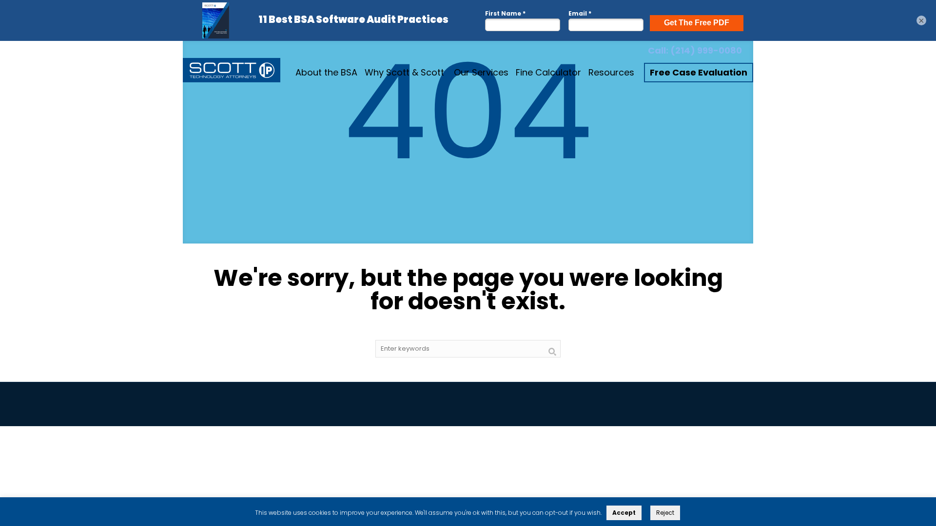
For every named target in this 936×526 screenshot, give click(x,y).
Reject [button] (665, 512)
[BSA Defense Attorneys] (231, 72)
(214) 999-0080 (706, 50)
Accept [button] (624, 512)
